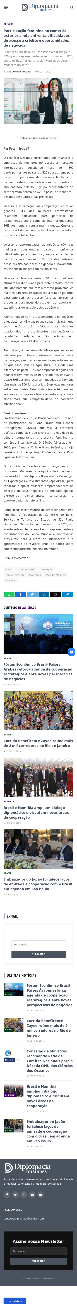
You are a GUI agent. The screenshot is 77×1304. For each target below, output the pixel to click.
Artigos (9, 23)
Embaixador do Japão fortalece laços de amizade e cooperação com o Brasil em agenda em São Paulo (38, 884)
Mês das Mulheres (56, 574)
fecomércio (35, 574)
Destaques (47, 569)
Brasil (8, 569)
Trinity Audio (38, 138)
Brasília (9, 801)
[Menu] (6, 7)
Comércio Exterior (26, 569)
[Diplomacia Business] (40, 7)
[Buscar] (71, 7)
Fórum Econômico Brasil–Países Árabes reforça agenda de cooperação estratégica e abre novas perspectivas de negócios (38, 671)
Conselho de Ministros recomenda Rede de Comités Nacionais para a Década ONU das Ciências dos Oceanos (50, 1061)
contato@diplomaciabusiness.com (24, 1218)
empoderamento (15, 574)
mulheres (10, 580)
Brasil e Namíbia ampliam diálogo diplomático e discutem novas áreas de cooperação (36, 812)
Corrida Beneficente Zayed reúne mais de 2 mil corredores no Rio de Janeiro (38, 743)
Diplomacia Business (20, 71)
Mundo (9, 1060)
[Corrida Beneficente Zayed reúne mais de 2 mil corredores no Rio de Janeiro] (38, 710)
